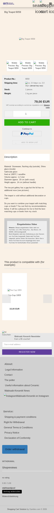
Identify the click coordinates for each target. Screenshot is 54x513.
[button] (4, 67)
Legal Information (14, 369)
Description (10, 157)
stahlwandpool (8, 488)
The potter (9, 380)
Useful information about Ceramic (22, 385)
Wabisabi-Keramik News (17, 390)
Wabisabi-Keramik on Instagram (32, 396)
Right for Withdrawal (14, 422)
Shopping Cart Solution (16, 509)
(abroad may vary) (36, 86)
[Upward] (46, 508)
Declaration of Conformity (17, 438)
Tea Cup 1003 (14, 295)
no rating (5, 478)
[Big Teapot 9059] (27, 38)
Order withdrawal (15, 449)
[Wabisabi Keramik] (7, 3)
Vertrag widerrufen (11, 492)
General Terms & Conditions (18, 427)
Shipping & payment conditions (20, 417)
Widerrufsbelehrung (10, 496)
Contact (8, 375)
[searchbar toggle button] (36, 3)
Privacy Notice (11, 432)
